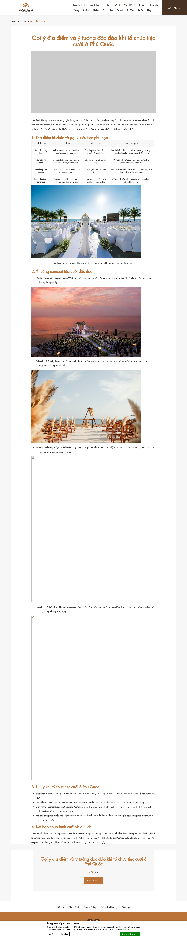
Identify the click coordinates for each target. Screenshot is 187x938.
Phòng (76, 10)
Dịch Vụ (120, 10)
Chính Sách (74, 906)
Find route (93, 880)
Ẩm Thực (86, 10)
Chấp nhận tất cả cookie (130, 934)
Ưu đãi (96, 10)
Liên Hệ (106, 5)
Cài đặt (51, 934)
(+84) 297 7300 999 (126, 5)
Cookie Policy (90, 906)
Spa (104, 10)
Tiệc (111, 10)
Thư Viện (130, 10)
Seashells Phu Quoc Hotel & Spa (86, 5)
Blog (149, 10)
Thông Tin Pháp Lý (109, 906)
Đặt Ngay (175, 7)
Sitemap (126, 906)
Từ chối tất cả (63, 934)
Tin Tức (140, 10)
